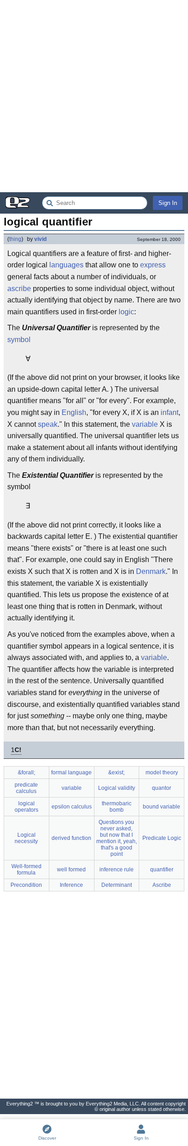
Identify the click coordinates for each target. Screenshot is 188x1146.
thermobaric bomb (116, 806)
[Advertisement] (94, 96)
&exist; (116, 772)
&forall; (26, 772)
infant (169, 412)
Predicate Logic (161, 838)
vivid (40, 239)
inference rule (116, 869)
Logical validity (116, 788)
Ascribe (161, 885)
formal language (71, 772)
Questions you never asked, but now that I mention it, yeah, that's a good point (116, 838)
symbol (19, 339)
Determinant (116, 885)
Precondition (26, 885)
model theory (162, 772)
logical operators (26, 806)
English (74, 412)
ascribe (19, 288)
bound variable (161, 806)
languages (66, 265)
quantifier (161, 869)
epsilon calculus (72, 806)
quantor (161, 788)
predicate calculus (26, 788)
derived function (71, 838)
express (153, 265)
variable (145, 424)
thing (15, 239)
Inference (71, 885)
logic (126, 312)
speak (47, 424)
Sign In (167, 203)
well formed (71, 869)
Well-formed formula (26, 869)
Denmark (151, 571)
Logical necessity (26, 838)
